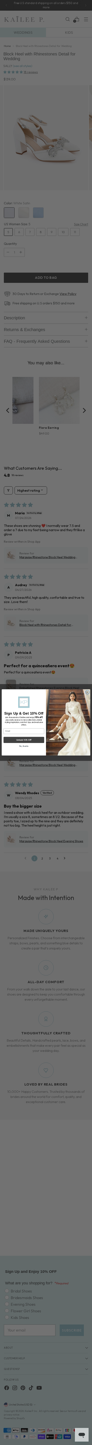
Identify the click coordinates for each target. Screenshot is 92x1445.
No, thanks (24, 746)
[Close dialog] (87, 692)
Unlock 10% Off (23, 739)
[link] (24, 702)
